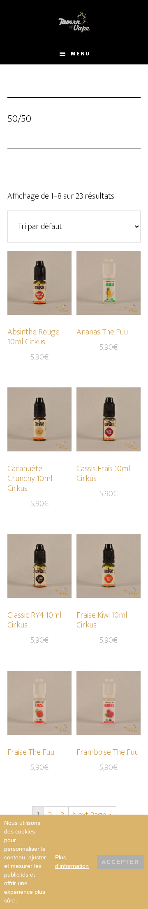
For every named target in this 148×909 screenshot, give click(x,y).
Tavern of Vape (74, 21)
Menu (80, 53)
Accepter (120, 862)
